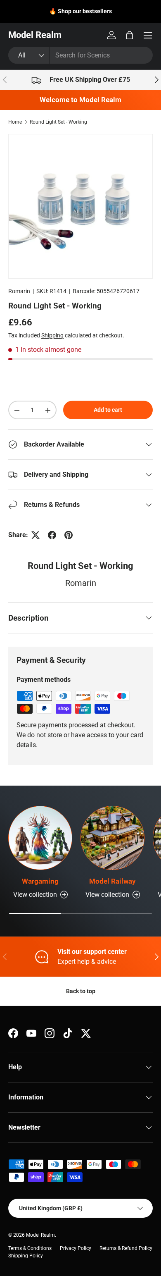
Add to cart (108, 409)
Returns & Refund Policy (125, 1248)
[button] (130, 35)
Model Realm (40, 1235)
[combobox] (80, 55)
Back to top (80, 991)
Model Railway (112, 881)
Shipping (52, 335)
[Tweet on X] (35, 535)
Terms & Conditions (30, 1248)
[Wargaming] (40, 838)
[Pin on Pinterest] (68, 535)
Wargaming (40, 881)
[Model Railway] (112, 838)
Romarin (19, 291)
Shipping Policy (25, 1256)
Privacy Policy (75, 1248)
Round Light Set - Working (58, 122)
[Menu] (148, 35)
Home (15, 122)
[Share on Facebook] (52, 535)
